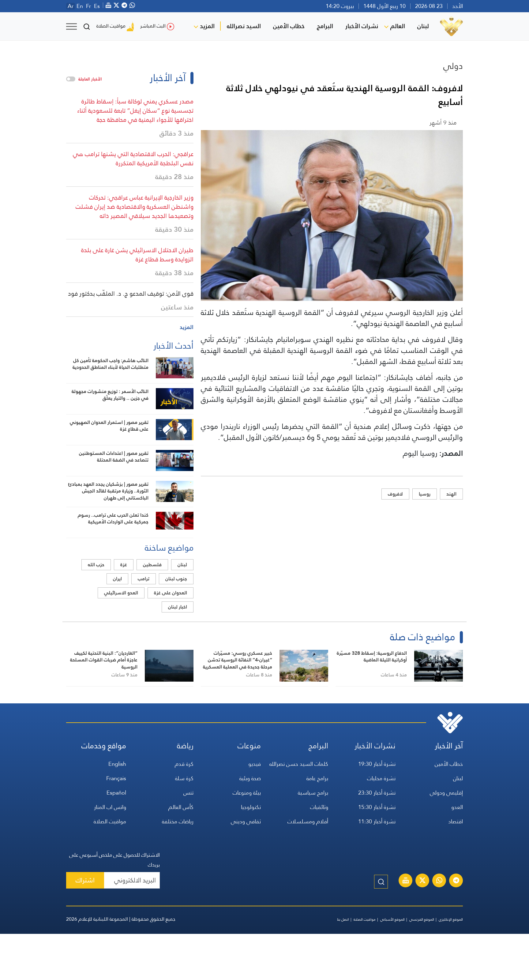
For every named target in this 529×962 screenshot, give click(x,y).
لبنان (423, 26)
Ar (70, 6)
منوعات (249, 746)
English (117, 764)
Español (116, 793)
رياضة (185, 746)
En (80, 6)
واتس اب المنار (110, 807)
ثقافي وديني (246, 821)
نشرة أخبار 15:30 (377, 807)
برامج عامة (317, 778)
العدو (457, 807)
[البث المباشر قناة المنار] (406, 881)
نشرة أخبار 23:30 (377, 793)
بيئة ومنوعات (247, 793)
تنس (188, 793)
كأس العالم (180, 807)
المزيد (207, 26)
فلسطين (152, 564)
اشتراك (85, 880)
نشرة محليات (381, 778)
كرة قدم (184, 764)
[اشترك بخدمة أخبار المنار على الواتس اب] (439, 881)
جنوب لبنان (176, 578)
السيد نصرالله (244, 26)
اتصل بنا (343, 919)
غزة (123, 564)
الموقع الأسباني (392, 919)
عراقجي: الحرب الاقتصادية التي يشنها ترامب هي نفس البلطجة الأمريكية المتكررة (133, 158)
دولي (453, 66)
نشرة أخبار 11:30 (377, 821)
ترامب (143, 578)
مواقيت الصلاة (111, 25)
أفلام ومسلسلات (307, 821)
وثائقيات (319, 807)
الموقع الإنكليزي (451, 919)
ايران (117, 578)
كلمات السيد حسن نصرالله (298, 764)
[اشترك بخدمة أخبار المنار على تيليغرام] (456, 881)
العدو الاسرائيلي (121, 592)
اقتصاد (455, 821)
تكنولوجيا (251, 807)
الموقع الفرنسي (421, 919)
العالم (397, 26)
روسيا (424, 493)
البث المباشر (153, 25)
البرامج (325, 26)
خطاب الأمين (289, 26)
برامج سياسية (313, 793)
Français (116, 778)
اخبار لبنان (177, 606)
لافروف (395, 493)
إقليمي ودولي (446, 793)
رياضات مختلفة (177, 821)
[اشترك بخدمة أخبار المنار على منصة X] (422, 881)
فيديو (254, 764)
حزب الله (96, 564)
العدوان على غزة (170, 592)
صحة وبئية (250, 778)
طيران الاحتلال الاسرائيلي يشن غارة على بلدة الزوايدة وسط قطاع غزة (137, 254)
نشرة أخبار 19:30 (377, 764)
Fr (88, 6)
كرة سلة (184, 778)
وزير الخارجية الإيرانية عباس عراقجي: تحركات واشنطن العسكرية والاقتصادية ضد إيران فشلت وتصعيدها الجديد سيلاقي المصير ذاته (134, 207)
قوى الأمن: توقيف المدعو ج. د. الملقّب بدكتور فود (130, 293)
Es (97, 6)
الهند (451, 493)
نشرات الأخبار (361, 26)
